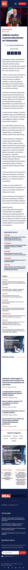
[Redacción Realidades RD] (5, 45)
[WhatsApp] (19, 53)
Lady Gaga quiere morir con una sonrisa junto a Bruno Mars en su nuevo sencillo (21, 482)
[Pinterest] (15, 53)
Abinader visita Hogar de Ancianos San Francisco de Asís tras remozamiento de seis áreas (15, 238)
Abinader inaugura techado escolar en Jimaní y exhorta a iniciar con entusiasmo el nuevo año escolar (13, 323)
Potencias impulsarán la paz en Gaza (7, 478)
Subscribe (22, 552)
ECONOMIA (7, 243)
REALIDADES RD (7, 29)
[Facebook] (8, 53)
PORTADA (7, 235)
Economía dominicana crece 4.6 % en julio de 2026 (15, 260)
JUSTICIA (4, 327)
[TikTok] (12, 567)
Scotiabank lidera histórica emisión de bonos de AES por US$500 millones (15, 246)
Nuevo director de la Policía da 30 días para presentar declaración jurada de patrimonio (14, 268)
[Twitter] (12, 53)
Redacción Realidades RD (16, 45)
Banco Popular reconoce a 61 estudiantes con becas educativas (15, 254)
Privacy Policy (16, 556)
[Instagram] (8, 567)
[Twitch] (15, 567)
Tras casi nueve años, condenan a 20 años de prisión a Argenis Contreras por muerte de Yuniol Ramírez (13, 331)
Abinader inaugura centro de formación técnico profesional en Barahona (13, 316)
